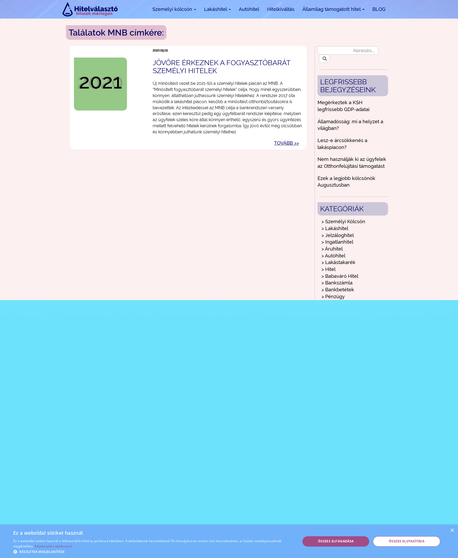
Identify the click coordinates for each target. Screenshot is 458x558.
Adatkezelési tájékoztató (53, 546)
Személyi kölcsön (172, 9)
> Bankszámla (337, 282)
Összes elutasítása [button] (406, 541)
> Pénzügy (333, 296)
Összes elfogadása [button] (336, 541)
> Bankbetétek (338, 289)
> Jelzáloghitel (338, 235)
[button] (152, 551)
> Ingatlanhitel (337, 242)
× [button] (452, 531)
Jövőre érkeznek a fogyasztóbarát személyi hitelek (221, 67)
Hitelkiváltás (280, 9)
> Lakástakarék (338, 262)
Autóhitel (249, 9)
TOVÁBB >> (286, 143)
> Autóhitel (333, 255)
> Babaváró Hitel (340, 276)
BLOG (378, 9)
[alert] (229, 541)
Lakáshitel (216, 9)
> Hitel (329, 269)
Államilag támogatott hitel (332, 9)
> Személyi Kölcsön (343, 221)
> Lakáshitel (335, 228)
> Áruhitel (332, 249)
